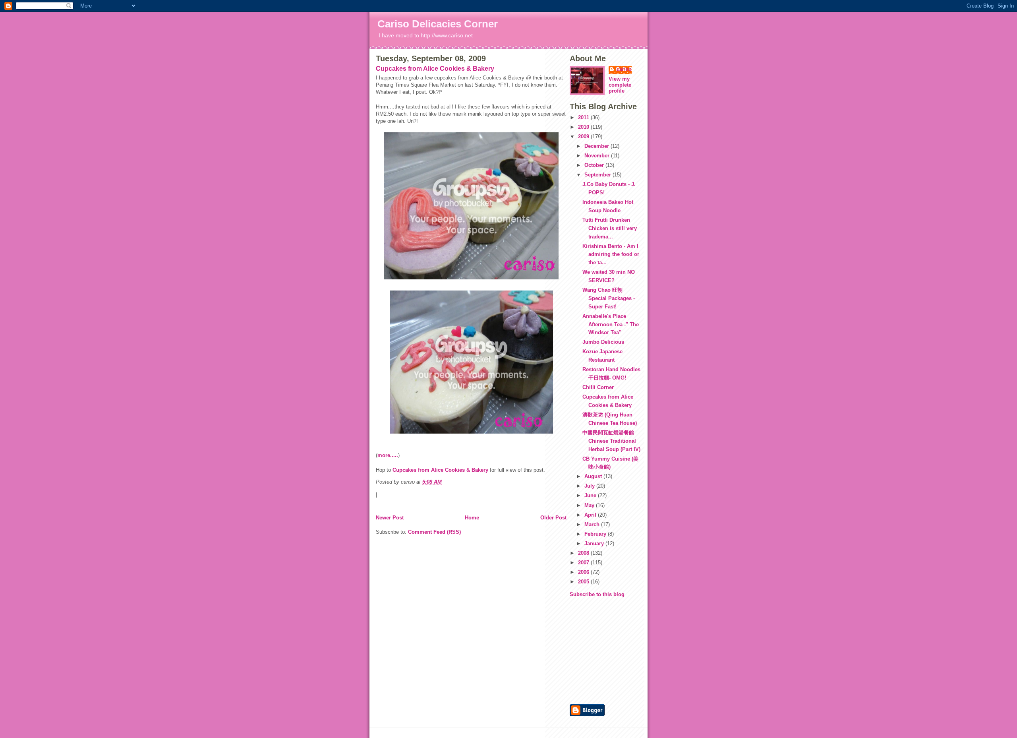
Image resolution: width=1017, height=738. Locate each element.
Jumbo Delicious (603, 342)
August (593, 476)
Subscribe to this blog (597, 594)
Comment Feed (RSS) (434, 532)
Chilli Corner (598, 387)
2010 (584, 127)
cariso (624, 69)
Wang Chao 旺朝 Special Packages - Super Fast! (608, 298)
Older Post (553, 518)
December (597, 146)
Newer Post (390, 518)
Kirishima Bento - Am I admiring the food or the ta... (610, 254)
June (591, 495)
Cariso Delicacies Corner (437, 24)
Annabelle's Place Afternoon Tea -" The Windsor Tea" (610, 324)
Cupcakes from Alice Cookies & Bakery (435, 68)
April (591, 515)
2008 (584, 553)
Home (472, 518)
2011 (584, 117)
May (590, 505)
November (597, 156)
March (592, 524)
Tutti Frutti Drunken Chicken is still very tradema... (609, 228)
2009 (584, 136)
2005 (584, 582)
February (596, 534)
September (598, 175)
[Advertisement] (593, 650)
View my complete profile (620, 85)
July (590, 486)
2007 (584, 563)
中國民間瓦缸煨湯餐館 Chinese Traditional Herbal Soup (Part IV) (611, 441)
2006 (584, 572)
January (594, 543)
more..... (387, 455)
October (594, 165)
